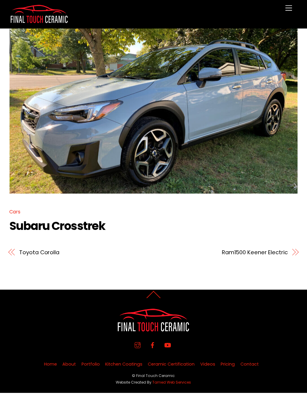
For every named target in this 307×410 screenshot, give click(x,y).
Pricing (228, 364)
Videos (207, 364)
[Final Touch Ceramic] (39, 21)
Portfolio (91, 364)
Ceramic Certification (171, 364)
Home (50, 364)
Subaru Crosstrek (57, 226)
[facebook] (153, 345)
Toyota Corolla (39, 252)
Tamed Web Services (171, 382)
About (69, 364)
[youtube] (168, 345)
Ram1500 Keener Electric (255, 252)
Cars (14, 211)
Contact (249, 364)
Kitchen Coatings (123, 364)
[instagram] (138, 345)
